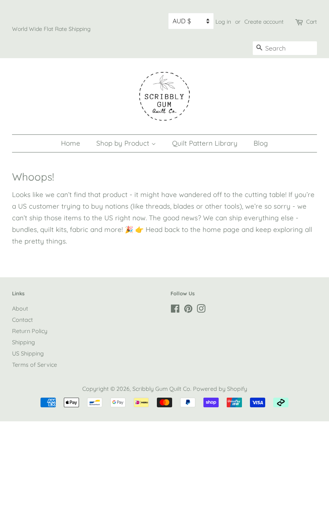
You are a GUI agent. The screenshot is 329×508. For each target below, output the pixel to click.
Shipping (23, 342)
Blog (261, 143)
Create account (264, 21)
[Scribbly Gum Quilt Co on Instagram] (201, 310)
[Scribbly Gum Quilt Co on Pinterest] (188, 310)
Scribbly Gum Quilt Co (161, 388)
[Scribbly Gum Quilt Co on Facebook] (175, 310)
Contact (22, 319)
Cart (311, 21)
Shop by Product (123, 143)
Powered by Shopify (220, 388)
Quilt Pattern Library (205, 143)
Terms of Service (34, 364)
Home (70, 143)
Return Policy (29, 331)
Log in (223, 21)
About (20, 308)
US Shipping (28, 353)
